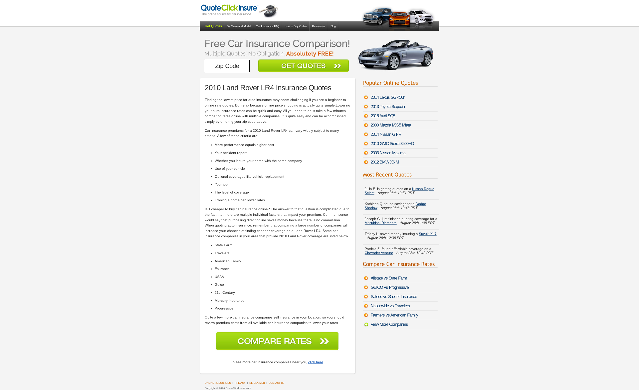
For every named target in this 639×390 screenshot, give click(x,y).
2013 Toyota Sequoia (388, 106)
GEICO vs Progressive (390, 287)
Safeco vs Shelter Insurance (394, 296)
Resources (318, 26)
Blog (333, 26)
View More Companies (389, 324)
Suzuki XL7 (428, 232)
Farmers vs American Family (394, 315)
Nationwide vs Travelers (390, 306)
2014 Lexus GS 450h (388, 97)
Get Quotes (213, 26)
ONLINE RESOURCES (218, 383)
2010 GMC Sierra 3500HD (392, 143)
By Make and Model (239, 26)
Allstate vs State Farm (389, 278)
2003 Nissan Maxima (388, 152)
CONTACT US (277, 383)
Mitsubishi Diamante (381, 220)
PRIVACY (240, 383)
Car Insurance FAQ (268, 26)
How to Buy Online (296, 26)
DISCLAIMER (257, 383)
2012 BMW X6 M (385, 162)
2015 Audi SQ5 (383, 116)
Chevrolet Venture (379, 250)
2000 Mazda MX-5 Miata (391, 125)
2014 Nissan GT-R (386, 134)
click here (315, 362)
